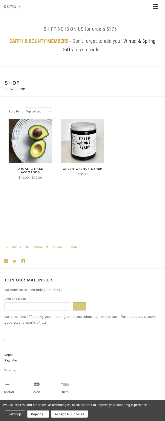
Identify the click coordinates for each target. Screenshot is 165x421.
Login (8, 354)
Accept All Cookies (69, 414)
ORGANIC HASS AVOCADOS (30, 170)
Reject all (38, 414)
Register (10, 360)
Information (37, 247)
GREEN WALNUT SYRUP (82, 169)
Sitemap (10, 370)
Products (12, 247)
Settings (15, 414)
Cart (75, 247)
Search (59, 247)
